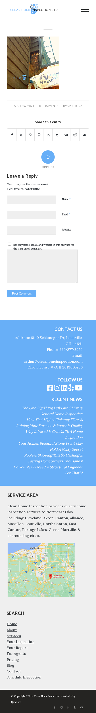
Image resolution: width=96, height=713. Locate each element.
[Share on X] (21, 135)
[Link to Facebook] (54, 707)
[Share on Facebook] (11, 135)
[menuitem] (83, 9)
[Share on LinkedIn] (48, 135)
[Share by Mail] (84, 135)
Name (66, 199)
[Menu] (83, 9)
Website (66, 229)
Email (66, 214)
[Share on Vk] (66, 135)
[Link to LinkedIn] (68, 707)
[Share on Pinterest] (39, 135)
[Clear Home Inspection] (39, 9)
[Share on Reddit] (75, 135)
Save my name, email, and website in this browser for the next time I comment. (43, 246)
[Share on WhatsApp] (30, 135)
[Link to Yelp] (74, 707)
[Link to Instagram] (61, 707)
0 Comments (48, 106)
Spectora (74, 106)
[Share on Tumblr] (57, 135)
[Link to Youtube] (81, 707)
